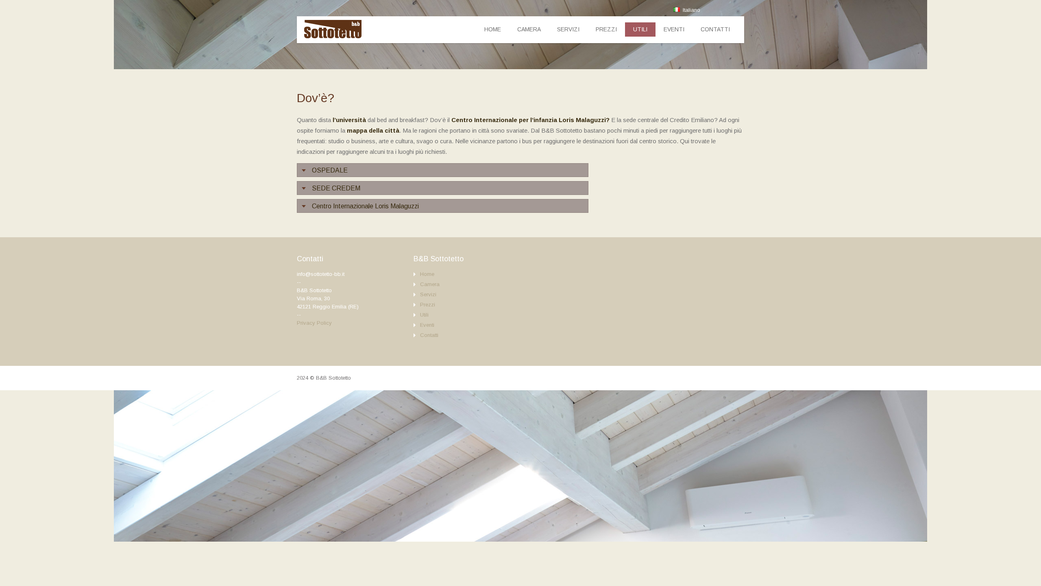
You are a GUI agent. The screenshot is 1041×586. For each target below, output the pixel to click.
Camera (529, 29)
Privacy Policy (314, 323)
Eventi (674, 29)
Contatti (715, 29)
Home (492, 29)
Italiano (690, 10)
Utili (640, 29)
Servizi (568, 29)
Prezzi (606, 29)
